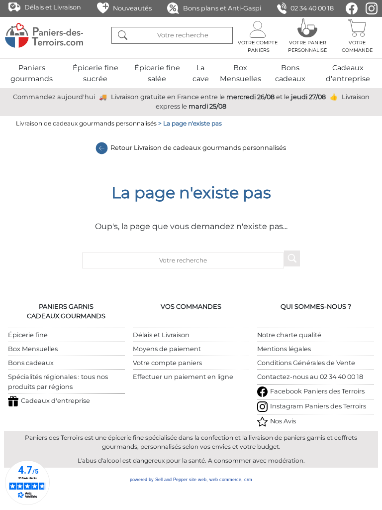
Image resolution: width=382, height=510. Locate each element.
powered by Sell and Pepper (159, 479)
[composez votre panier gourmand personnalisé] (307, 35)
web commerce (225, 479)
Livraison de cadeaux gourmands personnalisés (86, 123)
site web (197, 479)
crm (248, 479)
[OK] (122, 35)
